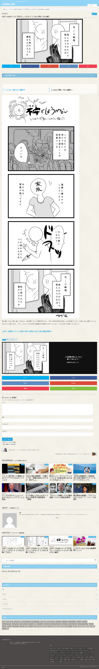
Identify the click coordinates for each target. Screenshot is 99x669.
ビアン (91, 624)
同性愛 (44, 626)
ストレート (40, 624)
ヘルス (15, 339)
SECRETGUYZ (51, 621)
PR (3, 589)
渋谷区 (75, 626)
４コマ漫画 (5, 628)
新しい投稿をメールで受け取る (9, 444)
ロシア (21, 626)
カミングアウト (7, 624)
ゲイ (21, 624)
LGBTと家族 (18, 621)
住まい (30, 626)
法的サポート (68, 626)
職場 (87, 626)
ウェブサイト (4, 431)
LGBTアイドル (26, 621)
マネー (9, 626)
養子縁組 (92, 626)
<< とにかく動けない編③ (14, 90)
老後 (83, 626)
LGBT (9, 339)
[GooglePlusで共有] (49, 66)
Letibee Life (8, 4)
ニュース (5, 604)
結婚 (79, 626)
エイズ (79, 621)
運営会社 (3, 667)
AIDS (4, 621)
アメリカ (58, 621)
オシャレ (84, 621)
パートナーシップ (83, 624)
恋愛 (58, 626)
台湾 (35, 626)
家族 (54, 626)
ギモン (4, 594)
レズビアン (15, 626)
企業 (26, 626)
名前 (3, 417)
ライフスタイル (7, 609)
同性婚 (39, 626)
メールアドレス (5, 424)
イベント (64, 621)
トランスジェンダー (56, 624)
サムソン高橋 (32, 624)
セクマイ (46, 624)
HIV (8, 621)
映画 (62, 626)
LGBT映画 (43, 621)
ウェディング (71, 621)
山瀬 (20, 512)
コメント (3, 402)
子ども (49, 626)
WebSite (58, 517)
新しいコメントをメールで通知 (9, 442)
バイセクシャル (73, 624)
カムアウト (15, 624)
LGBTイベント (35, 621)
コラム (4, 339)
